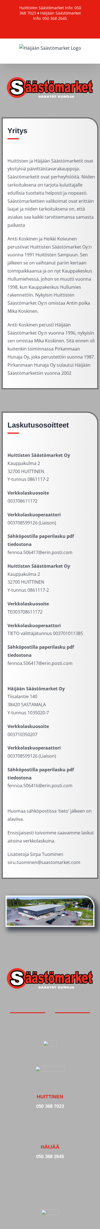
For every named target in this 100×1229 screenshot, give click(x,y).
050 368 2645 (50, 1156)
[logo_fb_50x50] (50, 1043)
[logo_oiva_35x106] (50, 1068)
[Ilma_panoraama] (50, 899)
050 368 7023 (50, 1106)
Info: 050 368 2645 (50, 18)
